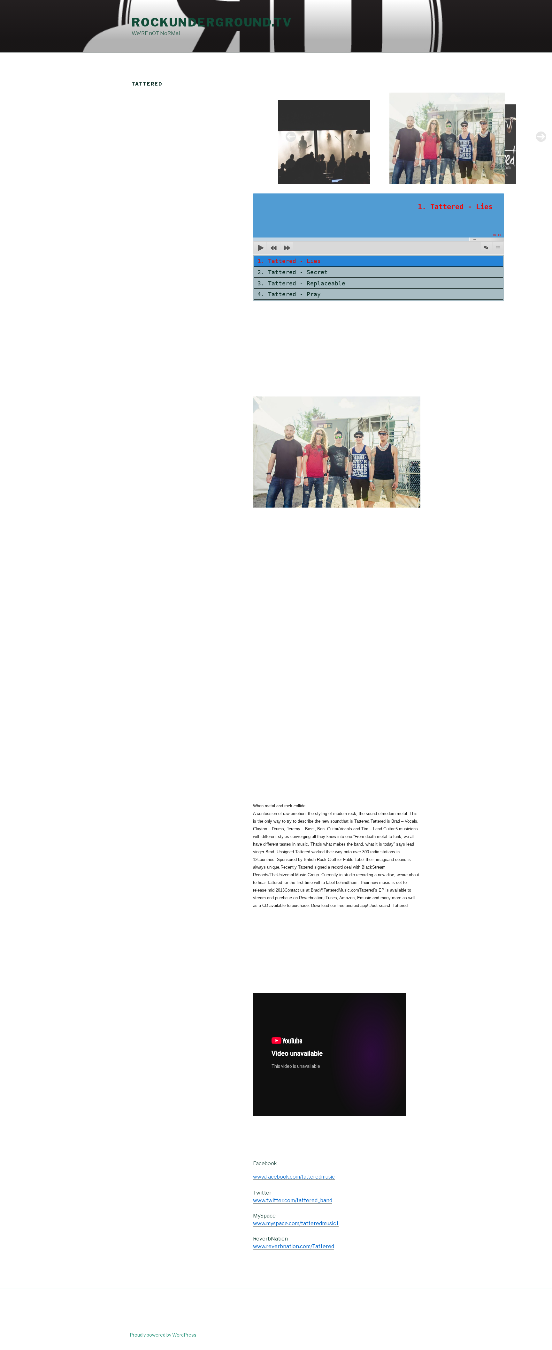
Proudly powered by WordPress (163, 1335)
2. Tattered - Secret (292, 272)
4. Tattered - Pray (289, 294)
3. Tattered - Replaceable (301, 283)
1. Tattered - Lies (289, 261)
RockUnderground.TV (212, 22)
